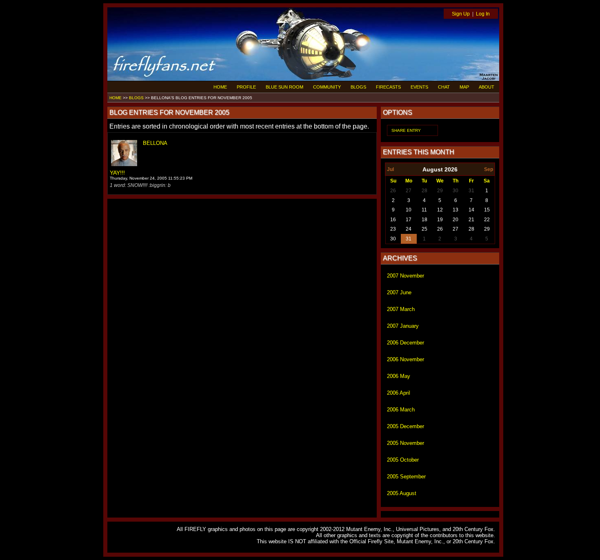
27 (408, 190)
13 (455, 210)
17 (408, 219)
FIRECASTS (388, 86)
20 (455, 219)
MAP (464, 86)
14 (471, 210)
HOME (220, 86)
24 (408, 229)
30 (455, 190)
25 (424, 229)
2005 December (405, 426)
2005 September (406, 476)
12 (440, 210)
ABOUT (486, 86)
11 (424, 210)
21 (471, 219)
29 (440, 190)
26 (393, 190)
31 (471, 190)
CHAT (444, 86)
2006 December (405, 343)
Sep (488, 169)
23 (393, 229)
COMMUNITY (327, 86)
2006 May (398, 376)
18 (424, 219)
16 (393, 219)
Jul (390, 169)
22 (487, 219)
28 (424, 190)
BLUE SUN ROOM (284, 86)
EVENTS (419, 86)
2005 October (403, 460)
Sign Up (461, 14)
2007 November (405, 276)
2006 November (405, 359)
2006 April (398, 393)
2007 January (403, 326)
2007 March (401, 309)
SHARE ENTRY (406, 130)
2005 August (401, 493)
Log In (483, 14)
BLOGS (358, 86)
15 (487, 210)
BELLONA (155, 143)
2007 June (399, 292)
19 (440, 219)
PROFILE (246, 86)
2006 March (401, 410)
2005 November (405, 443)
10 (408, 210)
